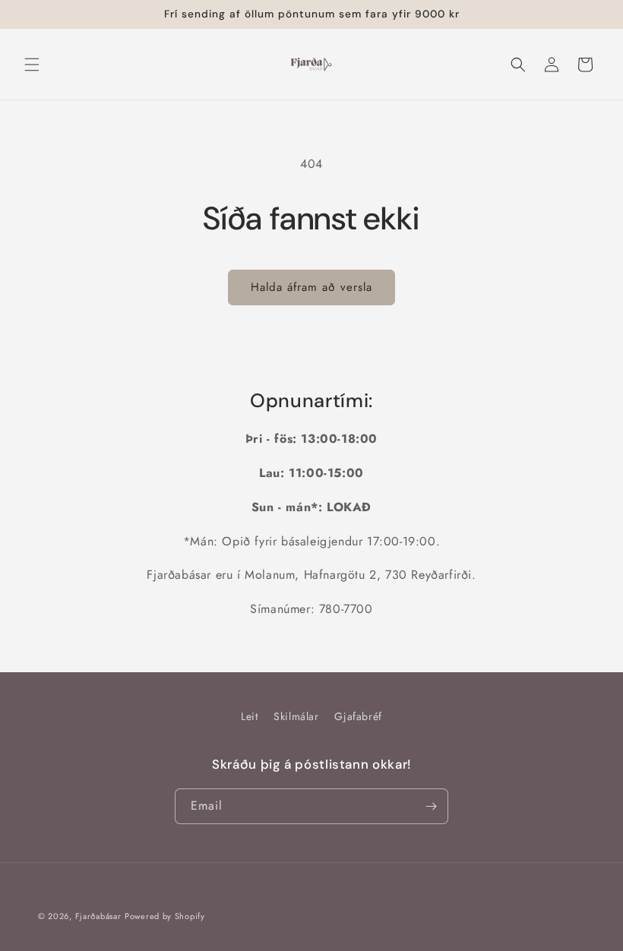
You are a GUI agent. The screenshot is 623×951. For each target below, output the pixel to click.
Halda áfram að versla (311, 287)
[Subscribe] (430, 806)
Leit (249, 716)
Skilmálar (296, 716)
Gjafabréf (357, 716)
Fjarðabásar (98, 916)
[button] (32, 64)
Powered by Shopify (165, 916)
